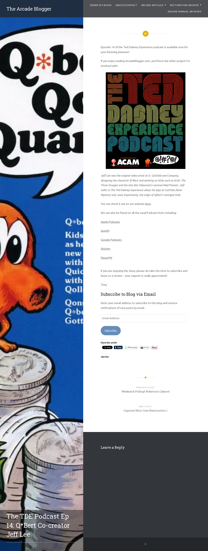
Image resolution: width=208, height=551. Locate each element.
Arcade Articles (152, 5)
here (148, 203)
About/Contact (126, 5)
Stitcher (105, 248)
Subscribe (111, 330)
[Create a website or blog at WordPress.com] (145, 544)
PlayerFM (106, 257)
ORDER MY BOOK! (101, 5)
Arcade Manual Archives (185, 11)
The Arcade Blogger (28, 9)
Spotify (105, 230)
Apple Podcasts (110, 221)
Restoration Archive (184, 5)
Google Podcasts (111, 239)
